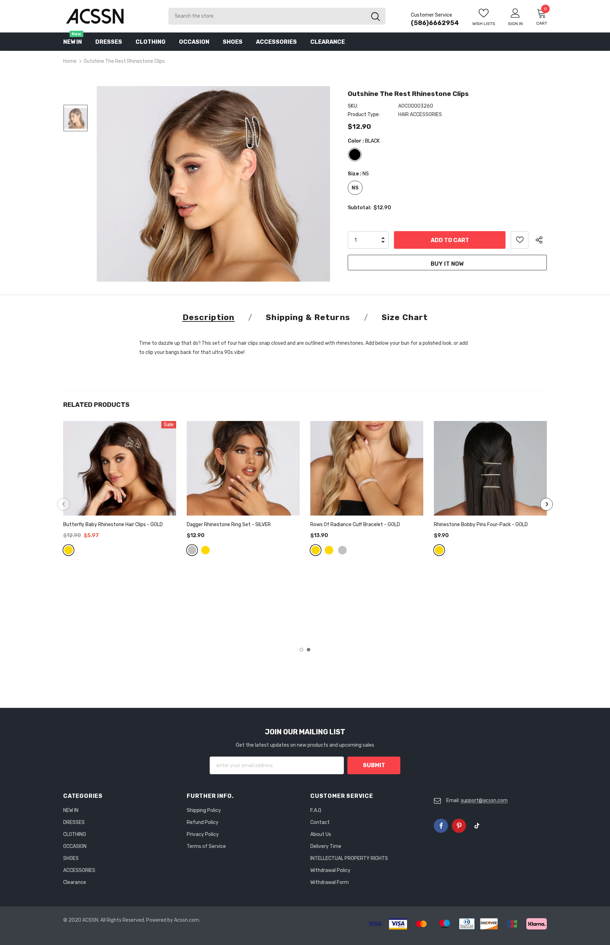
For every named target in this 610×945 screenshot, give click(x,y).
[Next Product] (546, 504)
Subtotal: (359, 208)
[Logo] (110, 16)
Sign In (515, 23)
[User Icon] (515, 13)
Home (70, 61)
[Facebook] (441, 826)
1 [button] (301, 649)
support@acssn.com (484, 800)
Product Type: (364, 115)
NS (355, 188)
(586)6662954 (435, 23)
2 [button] (308, 649)
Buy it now (447, 263)
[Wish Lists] (519, 240)
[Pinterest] (459, 826)
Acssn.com (186, 920)
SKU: (353, 106)
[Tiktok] (477, 826)
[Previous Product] (63, 504)
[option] (213, 184)
